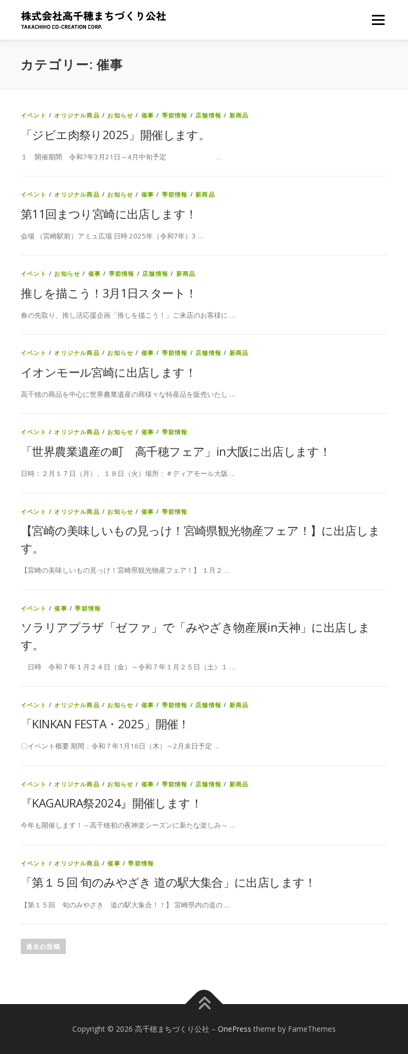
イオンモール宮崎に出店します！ (108, 372)
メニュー (378, 19)
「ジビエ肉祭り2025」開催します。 (115, 134)
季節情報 (175, 115)
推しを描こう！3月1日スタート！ (109, 293)
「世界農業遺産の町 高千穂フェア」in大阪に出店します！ (175, 451)
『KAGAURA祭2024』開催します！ (111, 803)
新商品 (239, 115)
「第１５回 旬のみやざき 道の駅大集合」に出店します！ (168, 882)
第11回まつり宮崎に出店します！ (109, 214)
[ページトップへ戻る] (204, 1004)
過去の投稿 (43, 946)
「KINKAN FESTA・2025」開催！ (105, 724)
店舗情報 (209, 115)
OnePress (234, 1029)
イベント (34, 115)
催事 (147, 115)
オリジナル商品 (76, 115)
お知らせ (120, 115)
